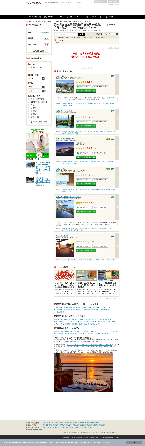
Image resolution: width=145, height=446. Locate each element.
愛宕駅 (70, 105)
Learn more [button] (105, 442)
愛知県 (92, 422)
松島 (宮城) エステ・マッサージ (106, 228)
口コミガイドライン (97, 432)
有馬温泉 (55, 425)
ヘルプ (107, 432)
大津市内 (90, 427)
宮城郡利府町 (97, 307)
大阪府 (77, 422)
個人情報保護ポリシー (67, 437)
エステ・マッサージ (75, 321)
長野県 (87, 422)
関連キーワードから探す (34, 429)
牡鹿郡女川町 (105, 309)
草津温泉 (45, 425)
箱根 (50, 425)
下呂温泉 (69, 425)
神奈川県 (45, 422)
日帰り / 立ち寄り (37, 67)
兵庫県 (61, 422)
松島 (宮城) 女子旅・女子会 (103, 131)
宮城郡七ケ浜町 (87, 307)
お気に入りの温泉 (100, 1)
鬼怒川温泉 (102, 425)
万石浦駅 (112, 260)
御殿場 (71, 427)
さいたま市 (61, 427)
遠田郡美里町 (95, 309)
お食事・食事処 (63, 319)
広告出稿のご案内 (85, 432)
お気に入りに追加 (101, 87)
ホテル (77, 319)
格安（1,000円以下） (87, 319)
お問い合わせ (115, 432)
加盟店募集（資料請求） (70, 432)
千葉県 (56, 422)
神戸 (95, 427)
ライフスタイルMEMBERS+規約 (104, 437)
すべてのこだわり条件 (39, 122)
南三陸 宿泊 (74, 260)
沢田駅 (102, 260)
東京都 (72, 422)
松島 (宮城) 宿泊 (66, 103)
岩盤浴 (33, 108)
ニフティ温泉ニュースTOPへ (109, 298)
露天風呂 (71, 319)
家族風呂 (34, 114)
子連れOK (108, 319)
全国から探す (44, 32)
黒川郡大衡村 (68, 309)
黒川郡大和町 (106, 307)
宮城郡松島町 (77, 307)
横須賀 (52, 427)
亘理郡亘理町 (58, 307)
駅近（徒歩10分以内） (61, 321)
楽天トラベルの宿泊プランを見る (86, 91)
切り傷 (80, 324)
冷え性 (102, 319)
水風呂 (113, 321)
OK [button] (134, 442)
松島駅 (107, 103)
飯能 (67, 427)
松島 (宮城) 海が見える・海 (89, 228)
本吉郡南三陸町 (59, 312)
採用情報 (116, 437)
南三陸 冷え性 (91, 260)
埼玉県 (51, 422)
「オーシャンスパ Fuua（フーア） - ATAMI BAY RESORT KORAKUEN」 (89, 345)
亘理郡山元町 (68, 307)
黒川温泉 (89, 425)
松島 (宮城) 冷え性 (99, 103)
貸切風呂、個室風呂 (71, 324)
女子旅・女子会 (59, 324)
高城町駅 (112, 103)
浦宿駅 (98, 260)
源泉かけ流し (35, 117)
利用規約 (92, 437)
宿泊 (55, 319)
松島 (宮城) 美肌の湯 (76, 103)
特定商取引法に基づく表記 (81, 437)
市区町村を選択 (38, 51)
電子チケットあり (63, 37)
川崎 (47, 427)
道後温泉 (83, 425)
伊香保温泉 (75, 425)
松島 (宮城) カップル (76, 131)
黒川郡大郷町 (58, 309)
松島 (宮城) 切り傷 (88, 103)
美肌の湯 (86, 324)
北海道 (82, 422)
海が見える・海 (95, 324)
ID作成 (117, 5)
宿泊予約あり (88, 37)
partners (40, 442)
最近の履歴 (113, 1)
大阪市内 (77, 427)
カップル (97, 321)
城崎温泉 (62, 425)
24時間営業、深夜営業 (39, 102)
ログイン (111, 5)
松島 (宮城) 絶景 (86, 189)
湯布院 (95, 425)
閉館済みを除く (101, 37)
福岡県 (97, 422)
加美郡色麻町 (77, 309)
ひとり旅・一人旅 (88, 321)
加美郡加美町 (86, 309)
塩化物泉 (104, 321)
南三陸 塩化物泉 (66, 260)
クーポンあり (76, 37)
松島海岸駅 (65, 105)
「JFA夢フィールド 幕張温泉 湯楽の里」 (75, 350)
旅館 (109, 321)
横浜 (44, 427)
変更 (46, 38)
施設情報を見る (84, 87)
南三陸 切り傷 (82, 260)
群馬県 (67, 422)
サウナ (96, 319)
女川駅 (107, 260)
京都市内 (84, 427)
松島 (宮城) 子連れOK (89, 131)
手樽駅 (76, 133)
